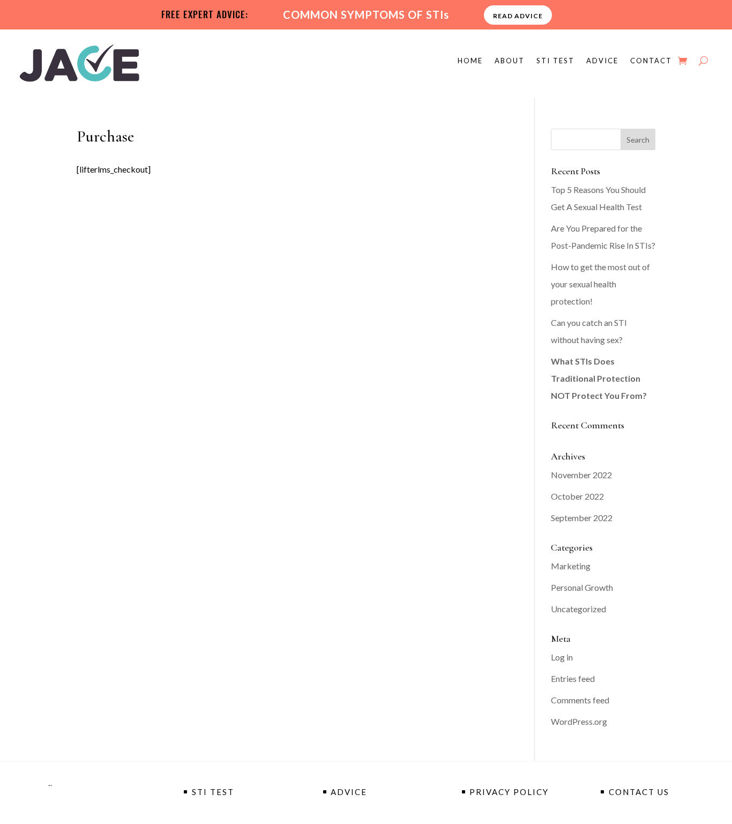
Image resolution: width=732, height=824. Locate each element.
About (510, 61)
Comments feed (580, 700)
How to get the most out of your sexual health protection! (600, 284)
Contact (651, 61)
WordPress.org (579, 721)
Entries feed (573, 678)
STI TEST (555, 61)
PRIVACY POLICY (509, 792)
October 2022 (577, 496)
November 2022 (581, 475)
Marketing (571, 566)
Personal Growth (582, 587)
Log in (562, 657)
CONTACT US (639, 792)
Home (470, 61)
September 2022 (582, 518)
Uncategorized (578, 609)
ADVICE (602, 61)
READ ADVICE (518, 16)
